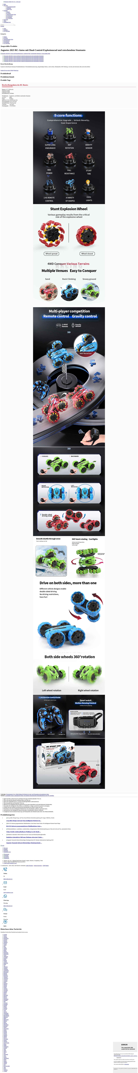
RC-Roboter (9, 17)
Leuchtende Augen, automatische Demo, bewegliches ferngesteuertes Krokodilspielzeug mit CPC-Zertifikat (29, 795)
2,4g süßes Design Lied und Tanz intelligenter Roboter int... (23, 820)
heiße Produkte (29, 865)
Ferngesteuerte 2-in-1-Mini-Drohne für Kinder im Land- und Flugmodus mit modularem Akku (27, 794)
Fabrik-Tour (9, 9)
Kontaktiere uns (7, 22)
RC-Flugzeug (9, 15)
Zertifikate (8, 8)
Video (4, 21)
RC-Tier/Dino (9, 18)
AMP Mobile (46, 865)
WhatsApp (15, 70)
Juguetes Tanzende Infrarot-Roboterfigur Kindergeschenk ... (24, 843)
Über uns (5, 5)
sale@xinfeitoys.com (8, 892)
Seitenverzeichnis (38, 865)
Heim (4, 4)
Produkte (5, 10)
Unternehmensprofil (10, 6)
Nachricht (5, 19)
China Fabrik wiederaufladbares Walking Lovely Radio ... (23, 832)
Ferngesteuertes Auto (11, 14)
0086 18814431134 (7, 879)
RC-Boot (8, 13)
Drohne (8, 12)
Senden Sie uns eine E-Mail (7, 70)
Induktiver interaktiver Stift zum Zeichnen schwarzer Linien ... (24, 837)
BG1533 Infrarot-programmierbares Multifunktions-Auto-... (24, 826)
